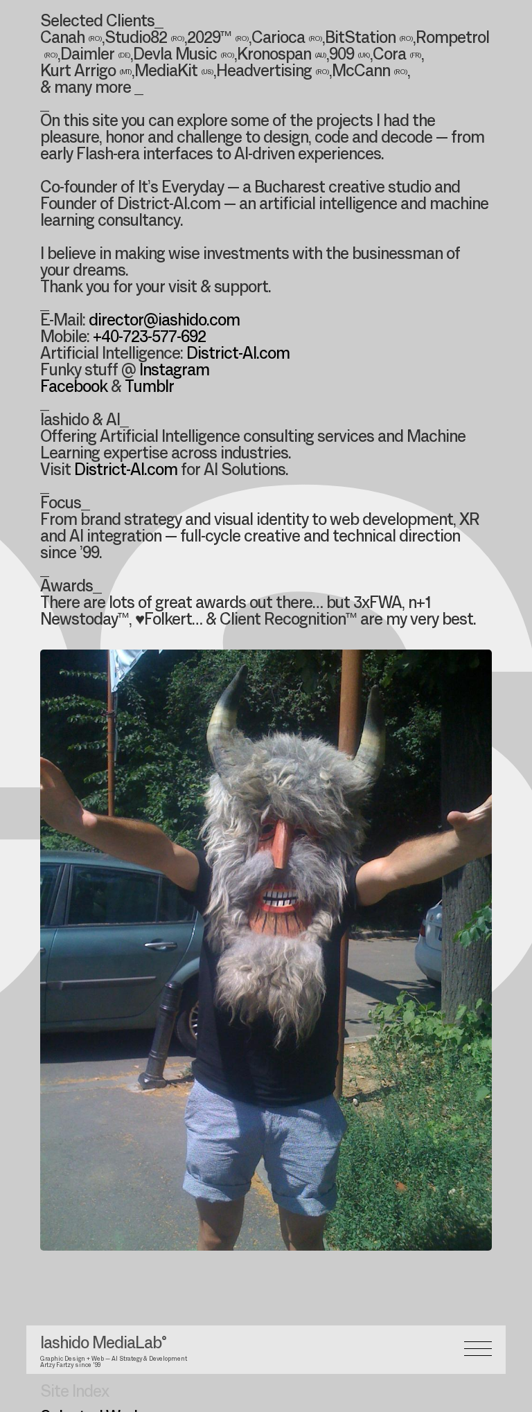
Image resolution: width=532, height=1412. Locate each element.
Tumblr (149, 387)
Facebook (73, 387)
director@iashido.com (164, 321)
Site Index (74, 1392)
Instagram (174, 371)
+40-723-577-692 (149, 338)
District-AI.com (238, 354)
